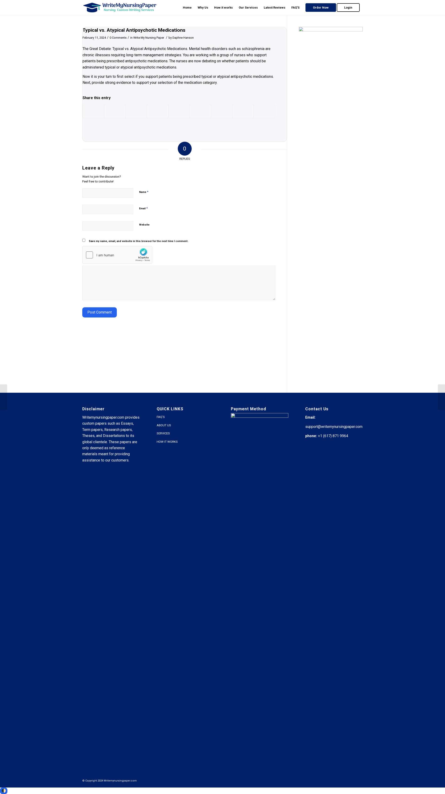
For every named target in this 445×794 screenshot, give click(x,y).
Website (144, 224)
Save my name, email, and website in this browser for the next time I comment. (138, 241)
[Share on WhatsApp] (136, 111)
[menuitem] (187, 7)
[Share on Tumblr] (200, 111)
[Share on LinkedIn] (179, 111)
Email (143, 208)
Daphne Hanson (183, 37)
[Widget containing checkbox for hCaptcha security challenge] (117, 255)
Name (143, 192)
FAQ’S (161, 417)
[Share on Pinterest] (157, 111)
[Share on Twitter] (114, 111)
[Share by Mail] (264, 111)
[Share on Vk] (221, 111)
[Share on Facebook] (93, 111)
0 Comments (118, 37)
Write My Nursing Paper (148, 37)
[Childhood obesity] (3, 397)
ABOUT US (164, 425)
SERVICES (163, 433)
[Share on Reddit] (243, 111)
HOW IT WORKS (167, 441)
